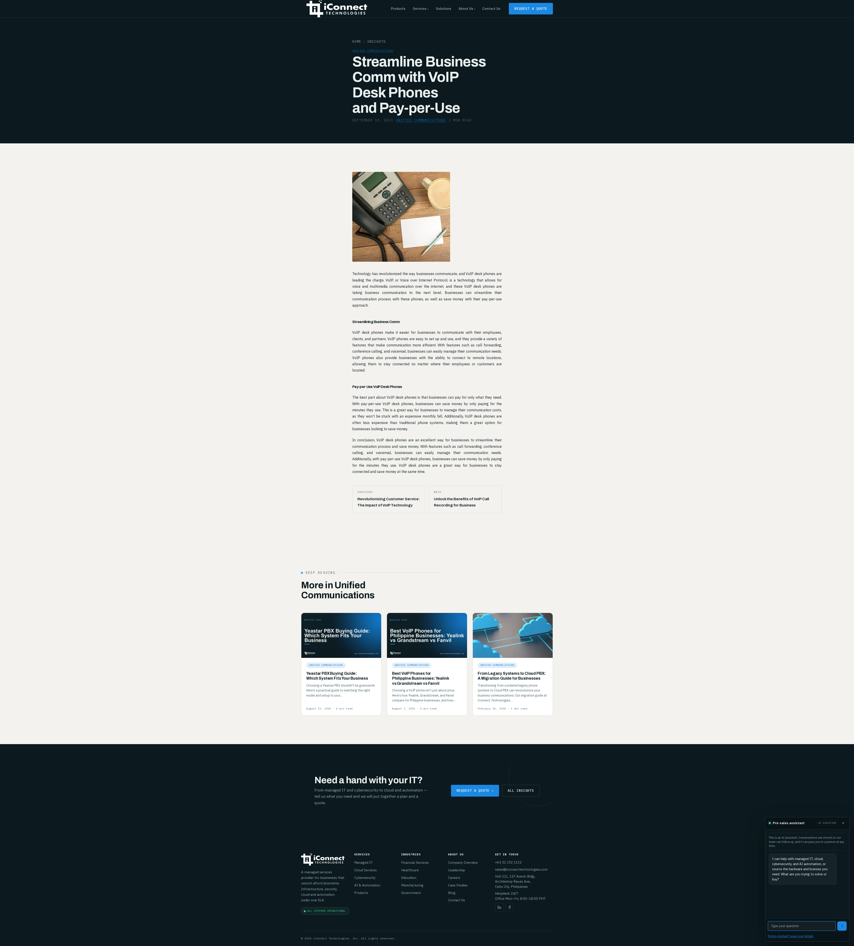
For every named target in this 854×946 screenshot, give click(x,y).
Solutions (443, 8)
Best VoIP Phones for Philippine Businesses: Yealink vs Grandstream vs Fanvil (420, 678)
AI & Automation (367, 885)
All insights (521, 790)
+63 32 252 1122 (508, 862)
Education (408, 877)
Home (357, 41)
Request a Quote (530, 8)
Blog (451, 892)
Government (411, 892)
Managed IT (363, 862)
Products (398, 8)
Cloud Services (365, 870)
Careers (454, 877)
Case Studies (457, 885)
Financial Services (415, 862)
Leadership (456, 870)
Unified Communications (372, 50)
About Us (467, 8)
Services (421, 8)
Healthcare (410, 870)
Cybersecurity (365, 877)
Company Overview (463, 862)
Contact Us (491, 8)
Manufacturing (412, 885)
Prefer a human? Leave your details (790, 936)
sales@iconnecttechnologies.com (521, 869)
